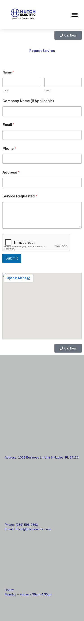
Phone (9, 148)
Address (10, 172)
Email (8, 125)
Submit (12, 258)
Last (47, 90)
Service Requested (19, 196)
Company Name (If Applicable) (28, 101)
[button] (74, 15)
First (5, 90)
